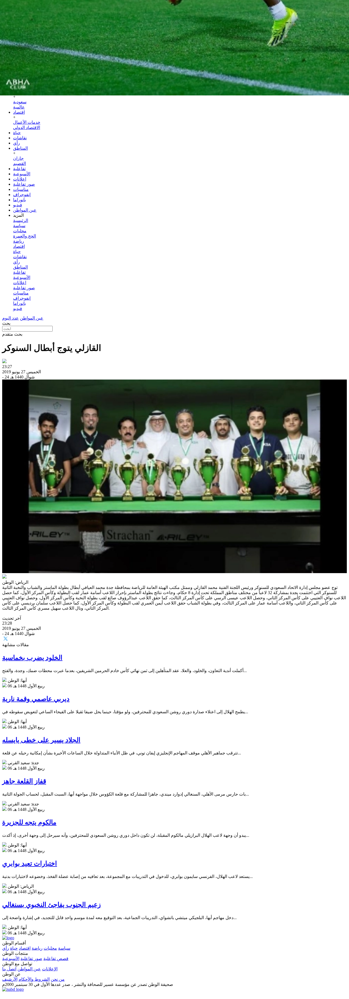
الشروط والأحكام (34, 979)
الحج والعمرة (24, 236)
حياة (17, 132)
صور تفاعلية (24, 184)
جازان (18, 158)
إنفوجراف (22, 194)
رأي (16, 143)
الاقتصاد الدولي (26, 127)
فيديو (17, 205)
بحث (6, 323)
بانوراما (19, 199)
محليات (19, 230)
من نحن (58, 979)
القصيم (19, 163)
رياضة (18, 241)
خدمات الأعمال (26, 122)
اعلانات (19, 179)
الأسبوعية (21, 173)
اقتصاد (19, 112)
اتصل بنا (9, 969)
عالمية (19, 107)
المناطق (20, 148)
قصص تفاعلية (55, 958)
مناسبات (21, 189)
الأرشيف (9, 979)
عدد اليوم (10, 318)
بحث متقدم (12, 334)
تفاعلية (19, 168)
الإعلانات (50, 969)
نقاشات (20, 138)
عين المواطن (25, 210)
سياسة (19, 225)
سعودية (19, 102)
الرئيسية (20, 220)
